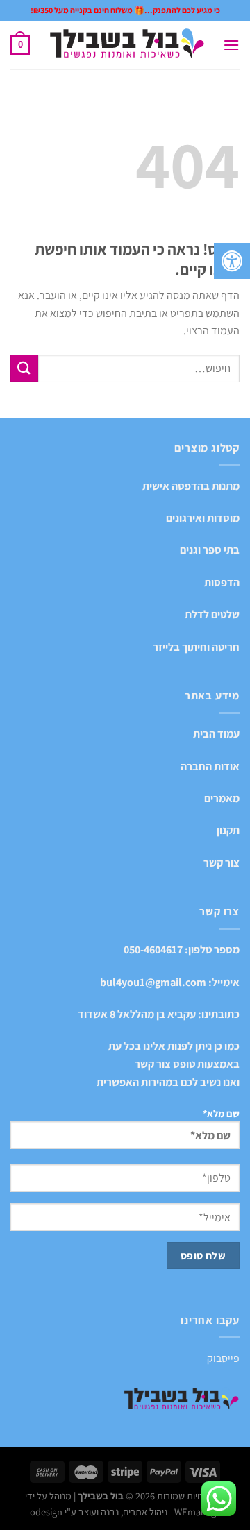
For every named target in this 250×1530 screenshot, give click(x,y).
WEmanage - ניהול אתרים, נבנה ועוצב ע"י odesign (125, 1511)
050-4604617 (153, 949)
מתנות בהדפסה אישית (191, 486)
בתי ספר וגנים (210, 550)
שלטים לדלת (212, 614)
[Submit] (24, 368)
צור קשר (221, 863)
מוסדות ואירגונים (203, 518)
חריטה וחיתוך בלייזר (196, 647)
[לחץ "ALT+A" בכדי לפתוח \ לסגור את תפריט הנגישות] (232, 261)
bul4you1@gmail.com (153, 982)
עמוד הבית (216, 733)
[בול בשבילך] (126, 45)
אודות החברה (210, 766)
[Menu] (231, 45)
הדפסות (222, 582)
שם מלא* (221, 1113)
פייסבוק (223, 1358)
